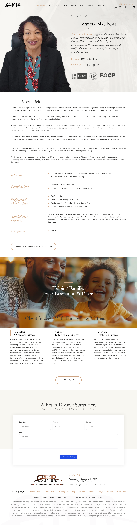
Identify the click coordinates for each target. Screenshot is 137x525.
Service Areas (49, 492)
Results (65, 6)
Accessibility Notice (81, 498)
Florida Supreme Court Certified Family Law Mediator (71, 188)
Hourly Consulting (67, 492)
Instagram (78, 475)
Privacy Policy (97, 498)
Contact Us (101, 6)
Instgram (93, 65)
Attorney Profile (39, 6)
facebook (69, 475)
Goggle (74, 475)
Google (88, 65)
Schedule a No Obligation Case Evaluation (32, 246)
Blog (81, 6)
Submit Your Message (68, 457)
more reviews (67, 303)
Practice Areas (53, 6)
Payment (90, 6)
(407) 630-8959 (124, 7)
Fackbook (84, 65)
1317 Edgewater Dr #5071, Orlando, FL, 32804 (87, 480)
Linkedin (98, 65)
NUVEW (36, 498)
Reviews (74, 6)
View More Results (67, 380)
